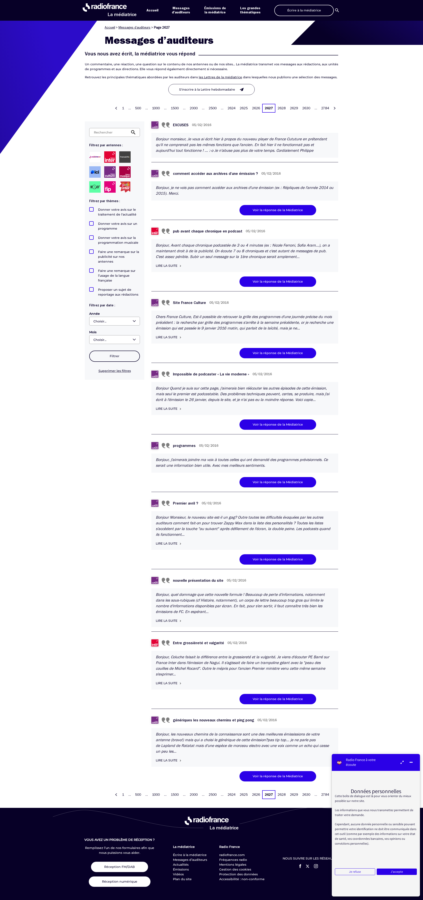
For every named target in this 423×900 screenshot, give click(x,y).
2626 (256, 108)
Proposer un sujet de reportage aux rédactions (118, 292)
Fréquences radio (233, 860)
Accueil (152, 10)
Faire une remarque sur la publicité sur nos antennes (118, 256)
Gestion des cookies (235, 869)
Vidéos (178, 874)
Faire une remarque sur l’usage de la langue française (116, 275)
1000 (156, 108)
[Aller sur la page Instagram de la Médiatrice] (316, 866)
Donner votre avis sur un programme (117, 226)
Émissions (181, 869)
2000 (194, 108)
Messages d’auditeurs (134, 27)
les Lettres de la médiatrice (220, 77)
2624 (231, 108)
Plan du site (182, 879)
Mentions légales (232, 865)
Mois (92, 332)
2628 (282, 108)
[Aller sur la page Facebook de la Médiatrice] (300, 866)
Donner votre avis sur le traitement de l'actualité (117, 212)
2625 (244, 108)
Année (94, 314)
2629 (294, 108)
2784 (325, 108)
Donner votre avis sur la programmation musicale (118, 240)
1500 (175, 108)
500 (138, 108)
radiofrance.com (232, 855)
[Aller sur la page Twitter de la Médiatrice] (308, 866)
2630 (306, 108)
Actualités (181, 865)
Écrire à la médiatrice (190, 855)
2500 (213, 108)
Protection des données (238, 874)
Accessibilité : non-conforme (242, 879)
